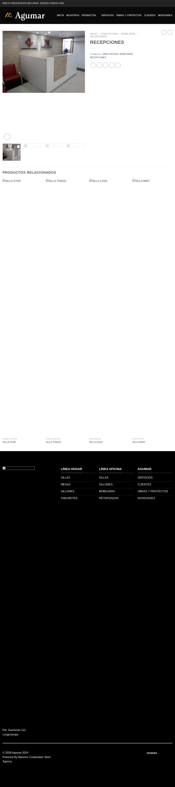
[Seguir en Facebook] (167, 3)
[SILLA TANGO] (66, 307)
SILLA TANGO (53, 442)
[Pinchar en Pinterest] (112, 65)
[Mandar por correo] (105, 65)
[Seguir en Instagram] (171, 3)
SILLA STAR (9, 442)
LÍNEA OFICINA (109, 34)
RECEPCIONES (98, 36)
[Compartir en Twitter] (99, 65)
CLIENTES (150, 15)
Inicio (93, 34)
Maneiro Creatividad (30, 757)
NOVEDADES (165, 15)
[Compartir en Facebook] (93, 65)
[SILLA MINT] (152, 307)
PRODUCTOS (89, 15)
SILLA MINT (138, 442)
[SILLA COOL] (109, 307)
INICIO (60, 15)
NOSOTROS (72, 15)
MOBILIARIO (128, 34)
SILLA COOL (96, 442)
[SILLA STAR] (23, 307)
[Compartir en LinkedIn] (118, 65)
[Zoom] (7, 137)
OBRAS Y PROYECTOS (129, 15)
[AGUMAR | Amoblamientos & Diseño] (24, 15)
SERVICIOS (107, 15)
